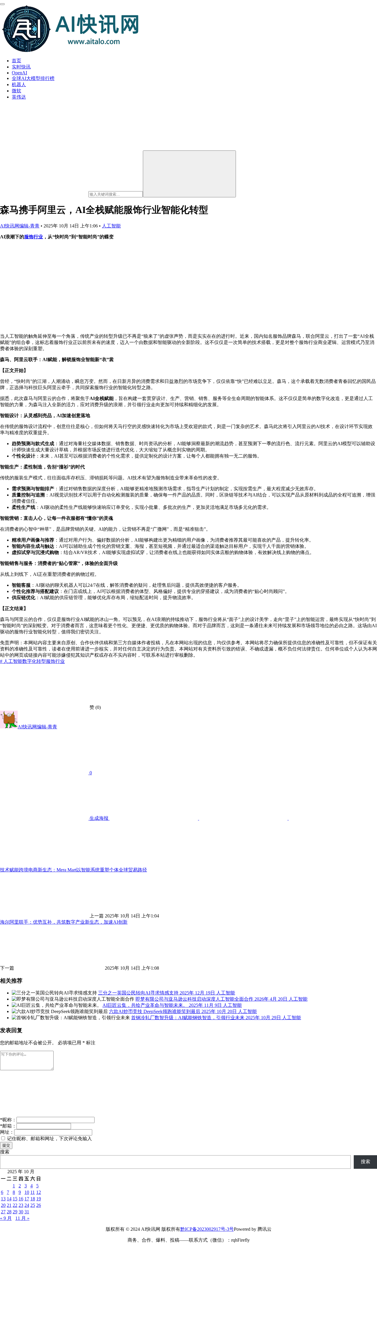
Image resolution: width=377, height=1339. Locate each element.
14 (9, 1198)
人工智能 (111, 225)
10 (26, 1192)
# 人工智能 (11, 661)
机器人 (19, 84)
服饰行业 (33, 236)
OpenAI (19, 72)
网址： (7, 1132)
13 (3, 1198)
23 (21, 1205)
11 (32, 1192)
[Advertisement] (188, 286)
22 (15, 1205)
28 (9, 1211)
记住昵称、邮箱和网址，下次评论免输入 (49, 1138)
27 (3, 1211)
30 (21, 1211)
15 (15, 1198)
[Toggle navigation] (2, 4)
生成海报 (99, 818)
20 (3, 1205)
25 (32, 1205)
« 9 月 (6, 1218)
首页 (16, 60)
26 (38, 1205)
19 (38, 1198)
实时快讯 (21, 66)
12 (38, 1192)
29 (15, 1211)
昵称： (8, 1119)
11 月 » (22, 1218)
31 (26, 1211)
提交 (6, 1145)
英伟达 (19, 96)
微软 (16, 90)
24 (26, 1205)
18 (32, 1198)
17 (26, 1198)
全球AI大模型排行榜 (33, 78)
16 (21, 1198)
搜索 (4, 1151)
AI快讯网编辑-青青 (19, 225)
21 (9, 1205)
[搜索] (189, 173)
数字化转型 (34, 661)
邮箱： (8, 1125)
